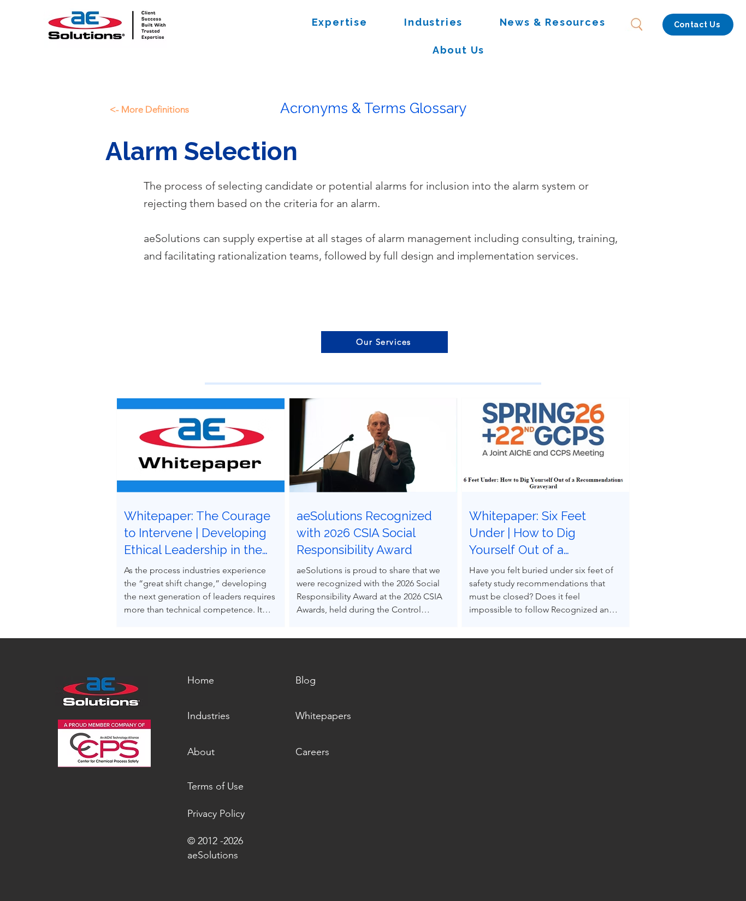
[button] (339, 22)
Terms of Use (215, 786)
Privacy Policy (216, 814)
